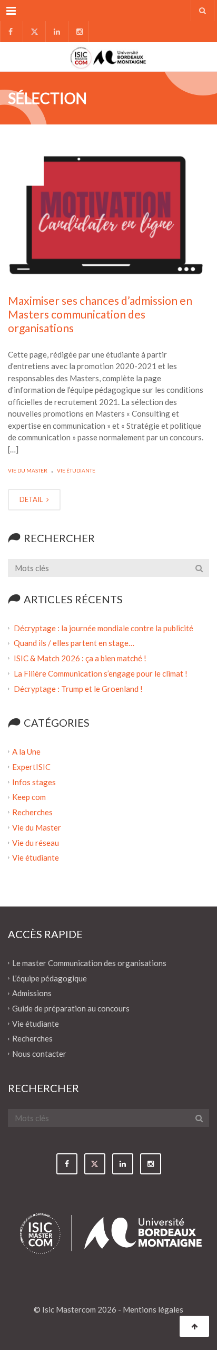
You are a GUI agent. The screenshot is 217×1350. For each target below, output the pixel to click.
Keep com (29, 797)
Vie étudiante (76, 470)
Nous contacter (39, 1053)
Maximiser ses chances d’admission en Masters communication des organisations (100, 314)
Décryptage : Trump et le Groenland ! (79, 688)
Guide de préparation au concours (71, 1008)
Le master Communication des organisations (89, 963)
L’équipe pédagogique (49, 977)
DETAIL (31, 499)
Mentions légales (153, 1309)
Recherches (32, 812)
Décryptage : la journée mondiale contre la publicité (103, 627)
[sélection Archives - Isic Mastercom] (108, 56)
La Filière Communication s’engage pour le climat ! (101, 673)
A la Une (26, 751)
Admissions (32, 993)
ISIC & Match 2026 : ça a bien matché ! (80, 658)
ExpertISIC (31, 767)
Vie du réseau (35, 842)
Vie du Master (27, 470)
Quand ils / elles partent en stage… (74, 643)
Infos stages (34, 781)
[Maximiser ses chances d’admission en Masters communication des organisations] (108, 214)
